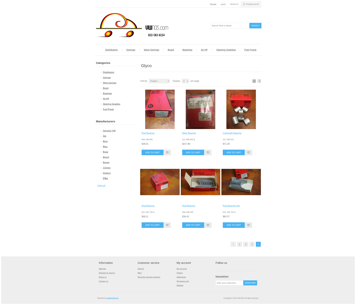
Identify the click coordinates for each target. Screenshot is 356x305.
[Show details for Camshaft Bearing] (241, 109)
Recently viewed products (149, 277)
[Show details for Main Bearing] (200, 109)
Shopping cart (183, 281)
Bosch (106, 157)
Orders (180, 273)
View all (101, 185)
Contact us (103, 281)
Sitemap (102, 269)
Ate (104, 136)
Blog (140, 273)
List (259, 81)
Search (141, 269)
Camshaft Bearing (232, 133)
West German (151, 49)
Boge (105, 152)
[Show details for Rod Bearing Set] (241, 182)
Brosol (106, 162)
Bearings (187, 49)
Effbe (105, 178)
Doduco (107, 173)
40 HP (204, 49)
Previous (233, 244)
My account (182, 269)
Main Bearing (189, 133)
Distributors (111, 49)
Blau (105, 146)
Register (213, 4)
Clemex (107, 168)
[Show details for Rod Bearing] (160, 109)
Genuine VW (109, 131)
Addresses (181, 277)
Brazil (171, 49)
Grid (254, 81)
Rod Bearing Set (231, 205)
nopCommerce (113, 298)
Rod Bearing (148, 133)
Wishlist (180, 285)
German (130, 49)
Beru (105, 141)
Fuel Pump (250, 49)
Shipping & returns (107, 273)
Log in (223, 4)
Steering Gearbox (226, 49)
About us (103, 277)
